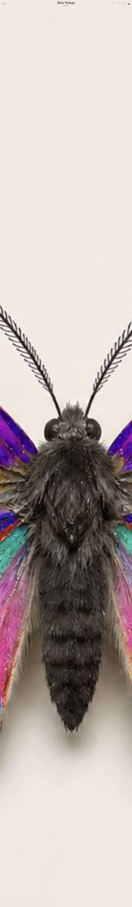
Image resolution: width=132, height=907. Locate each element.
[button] (4, 4)
